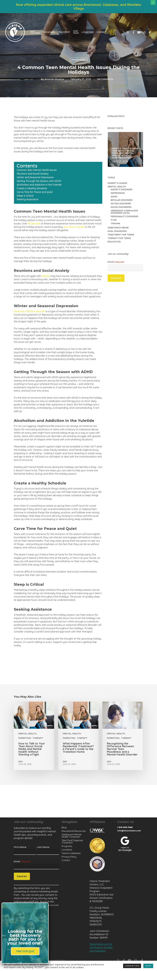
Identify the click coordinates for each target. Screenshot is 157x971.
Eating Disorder (121, 203)
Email (116, 262)
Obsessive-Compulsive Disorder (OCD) (124, 211)
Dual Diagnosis (117, 231)
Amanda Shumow (54, 79)
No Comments (105, 79)
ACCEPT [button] (148, 966)
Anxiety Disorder (121, 189)
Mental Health (78, 59)
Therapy (38, 738)
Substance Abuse (118, 227)
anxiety (46, 275)
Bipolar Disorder (121, 200)
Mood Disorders (121, 207)
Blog (64, 827)
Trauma (115, 223)
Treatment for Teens (121, 234)
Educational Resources (74, 831)
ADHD (114, 196)
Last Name (43, 847)
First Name (20, 847)
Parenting (24, 738)
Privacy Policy (69, 857)
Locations (67, 849)
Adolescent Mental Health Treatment (71, 835)
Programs (67, 846)
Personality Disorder (124, 216)
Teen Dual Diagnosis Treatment (72, 841)
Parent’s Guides (117, 183)
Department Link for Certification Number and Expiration (101, 947)
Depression (118, 193)
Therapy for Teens (119, 238)
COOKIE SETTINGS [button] (132, 966)
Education (114, 241)
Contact (66, 860)
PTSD (114, 220)
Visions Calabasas (71, 853)
